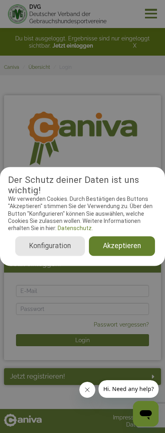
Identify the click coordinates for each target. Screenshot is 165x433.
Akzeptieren (122, 246)
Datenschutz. (74, 228)
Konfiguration (50, 246)
